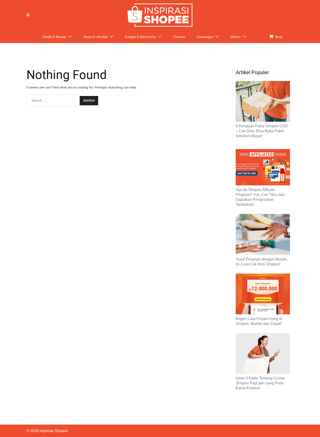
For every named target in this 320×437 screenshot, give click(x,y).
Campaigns (205, 37)
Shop (278, 37)
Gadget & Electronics (140, 37)
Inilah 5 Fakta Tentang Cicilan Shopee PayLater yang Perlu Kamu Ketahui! (260, 383)
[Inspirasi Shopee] (160, 15)
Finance (179, 37)
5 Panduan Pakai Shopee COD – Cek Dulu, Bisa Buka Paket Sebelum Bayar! (262, 131)
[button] (28, 15)
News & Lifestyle (95, 37)
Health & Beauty (54, 37)
